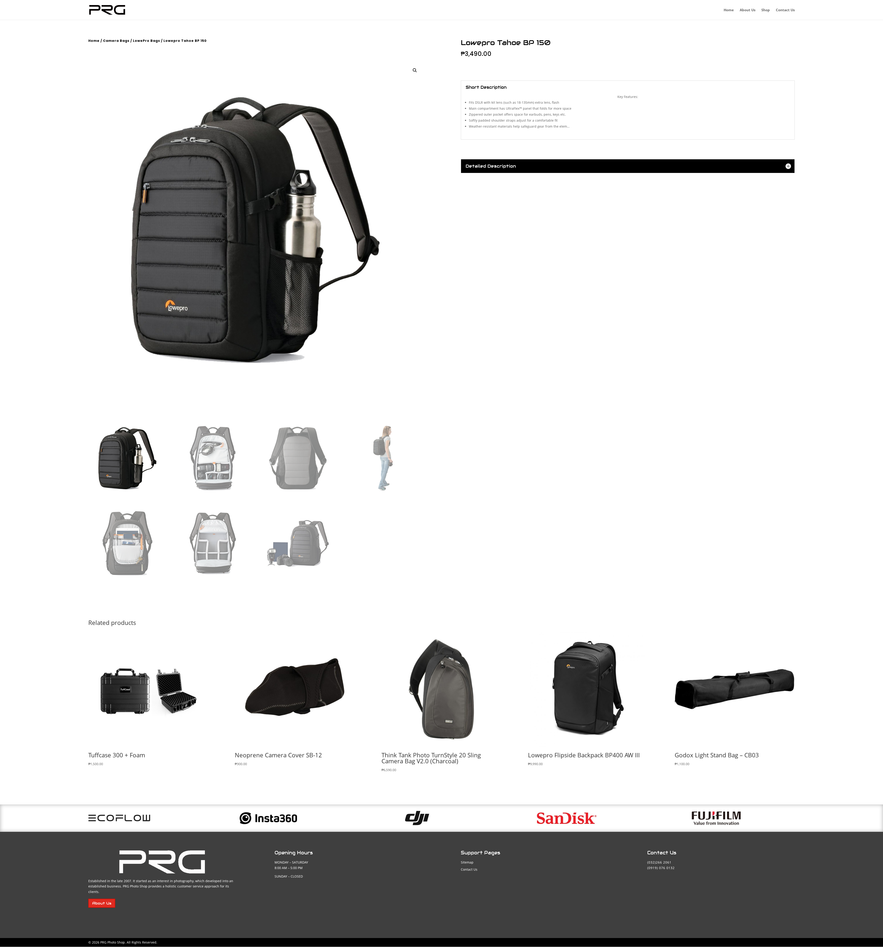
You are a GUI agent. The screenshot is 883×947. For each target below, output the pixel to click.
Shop (765, 10)
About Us (747, 10)
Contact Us (785, 10)
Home (729, 10)
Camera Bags (116, 40)
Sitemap (467, 862)
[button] (415, 70)
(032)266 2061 (659, 862)
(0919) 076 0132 (661, 868)
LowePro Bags (146, 40)
